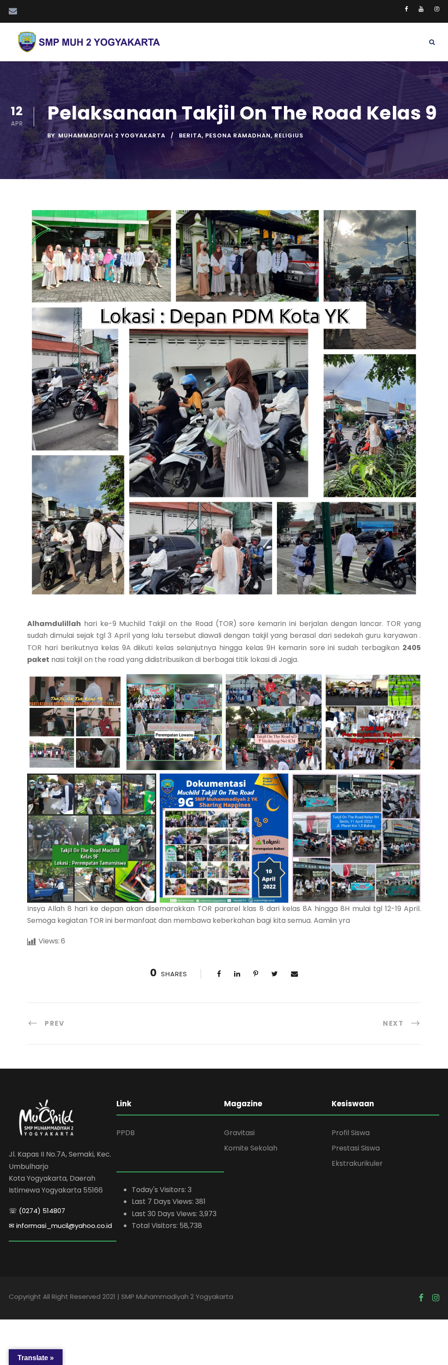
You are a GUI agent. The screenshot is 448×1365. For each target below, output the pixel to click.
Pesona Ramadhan (238, 135)
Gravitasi (239, 1133)
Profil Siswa (351, 1133)
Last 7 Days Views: (163, 1201)
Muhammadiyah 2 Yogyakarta (111, 135)
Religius (289, 135)
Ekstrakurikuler (357, 1163)
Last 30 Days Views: (165, 1214)
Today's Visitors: (160, 1190)
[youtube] (421, 9)
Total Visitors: (155, 1226)
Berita (190, 135)
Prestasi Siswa (356, 1148)
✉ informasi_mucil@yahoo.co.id (60, 1225)
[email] (13, 11)
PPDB (125, 1133)
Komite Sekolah (250, 1148)
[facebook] (406, 9)
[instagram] (436, 9)
